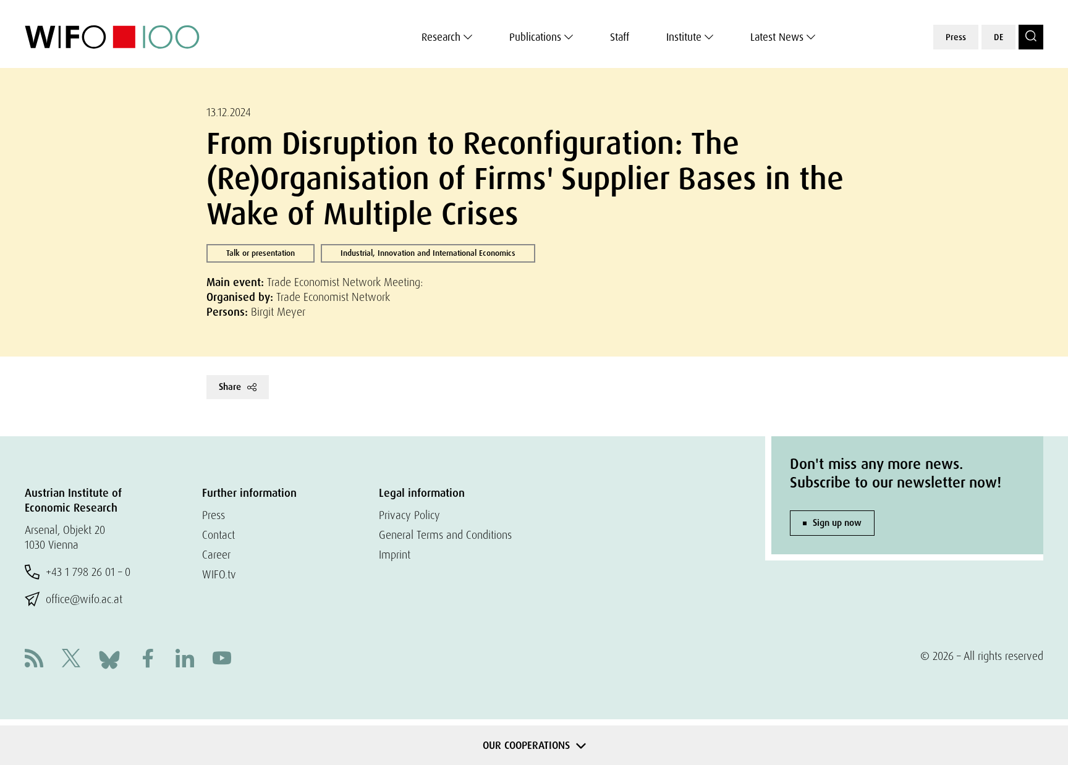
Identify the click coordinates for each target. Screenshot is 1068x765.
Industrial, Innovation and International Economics (428, 253)
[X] (71, 660)
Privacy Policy (409, 515)
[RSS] (34, 660)
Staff (619, 37)
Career (216, 554)
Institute (683, 37)
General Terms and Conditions (445, 535)
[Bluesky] (109, 658)
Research (441, 37)
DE (998, 37)
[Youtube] (222, 660)
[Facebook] (147, 660)
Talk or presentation (260, 253)
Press (956, 37)
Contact (218, 535)
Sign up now (837, 523)
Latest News (776, 37)
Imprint (394, 554)
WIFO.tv (219, 574)
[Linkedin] (185, 660)
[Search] (1031, 37)
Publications (535, 37)
